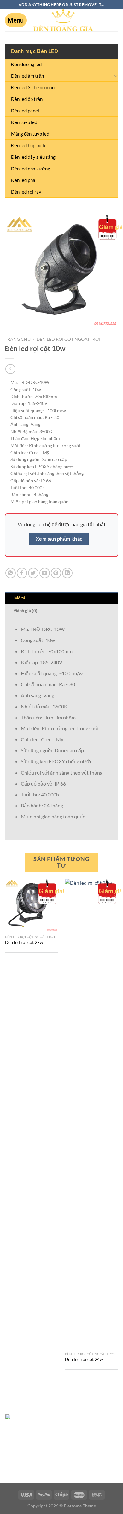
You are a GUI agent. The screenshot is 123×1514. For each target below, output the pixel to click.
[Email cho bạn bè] (44, 573)
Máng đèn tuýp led (30, 134)
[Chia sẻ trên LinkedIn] (67, 573)
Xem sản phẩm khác (59, 539)
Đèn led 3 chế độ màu (33, 87)
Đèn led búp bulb (28, 145)
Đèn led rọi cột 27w (24, 942)
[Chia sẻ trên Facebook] (22, 573)
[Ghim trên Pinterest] (56, 573)
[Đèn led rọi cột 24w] (91, 1114)
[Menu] (16, 20)
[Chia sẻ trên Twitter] (33, 573)
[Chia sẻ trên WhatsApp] (10, 573)
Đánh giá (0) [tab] (25, 610)
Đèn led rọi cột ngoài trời (68, 339)
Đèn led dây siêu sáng (33, 157)
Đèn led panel (25, 110)
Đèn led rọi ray (26, 191)
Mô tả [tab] (19, 597)
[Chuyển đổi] (115, 76)
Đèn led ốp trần (27, 99)
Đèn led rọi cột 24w (84, 1359)
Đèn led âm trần (27, 76)
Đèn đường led (26, 64)
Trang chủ (18, 339)
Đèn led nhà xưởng (30, 168)
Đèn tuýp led (24, 122)
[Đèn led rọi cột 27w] (31, 905)
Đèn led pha (23, 180)
